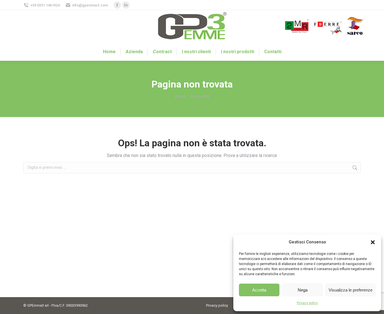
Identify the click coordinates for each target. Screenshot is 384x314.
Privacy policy (307, 303)
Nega (303, 290)
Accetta (259, 290)
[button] (373, 242)
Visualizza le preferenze (350, 290)
